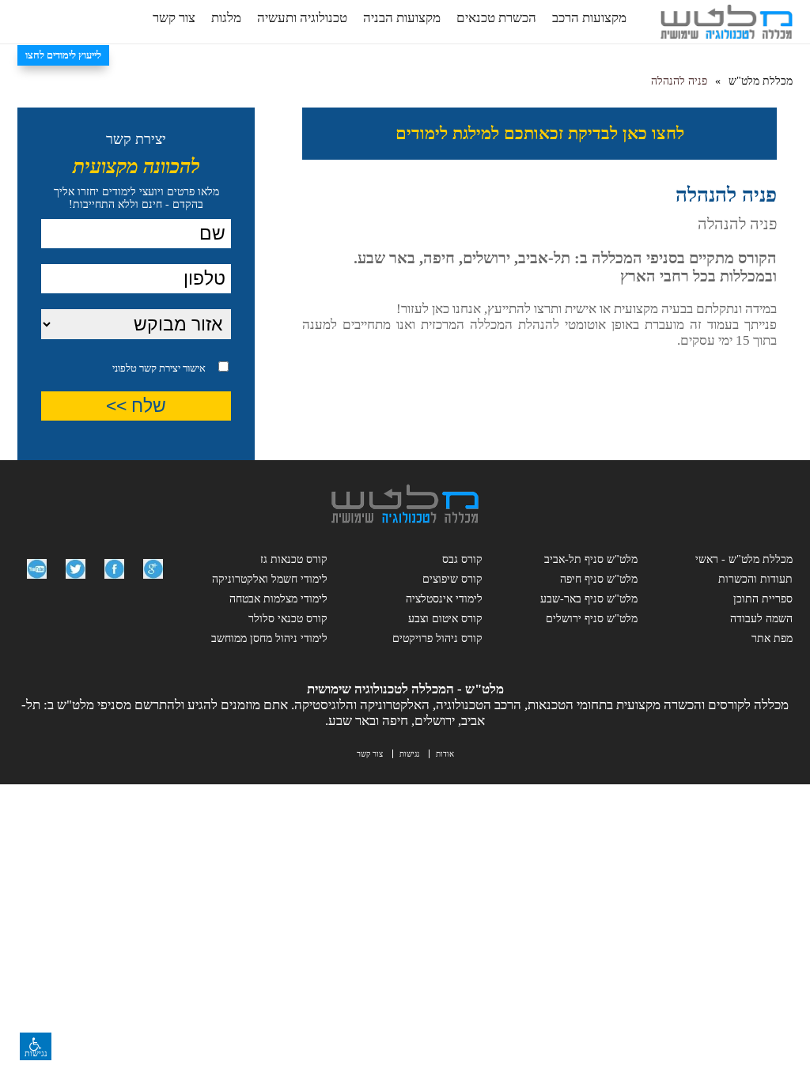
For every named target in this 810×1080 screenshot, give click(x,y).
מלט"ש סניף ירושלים (592, 619)
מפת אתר (772, 638)
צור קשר (174, 17)
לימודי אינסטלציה (444, 599)
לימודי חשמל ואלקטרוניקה (269, 579)
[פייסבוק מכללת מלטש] (114, 582)
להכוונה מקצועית (136, 166)
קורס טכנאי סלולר (287, 619)
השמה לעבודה (761, 619)
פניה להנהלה (679, 81)
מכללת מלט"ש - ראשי (744, 559)
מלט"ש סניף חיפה (599, 579)
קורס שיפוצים (452, 579)
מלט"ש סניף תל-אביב (591, 559)
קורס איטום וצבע (445, 619)
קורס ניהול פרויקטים (437, 638)
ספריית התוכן (763, 599)
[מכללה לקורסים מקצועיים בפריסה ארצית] (405, 519)
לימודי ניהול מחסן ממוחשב (269, 638)
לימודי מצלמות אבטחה (278, 599)
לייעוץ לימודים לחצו (63, 55)
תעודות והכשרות (755, 579)
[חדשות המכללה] (75, 582)
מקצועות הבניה (402, 17)
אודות (445, 754)
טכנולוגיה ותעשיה (302, 17)
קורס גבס (462, 559)
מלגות (226, 17)
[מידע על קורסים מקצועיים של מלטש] (153, 582)
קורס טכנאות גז (293, 559)
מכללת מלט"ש (761, 81)
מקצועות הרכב (589, 17)
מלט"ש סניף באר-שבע (589, 599)
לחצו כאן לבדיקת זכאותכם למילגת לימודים (540, 133)
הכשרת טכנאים (496, 17)
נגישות (409, 754)
